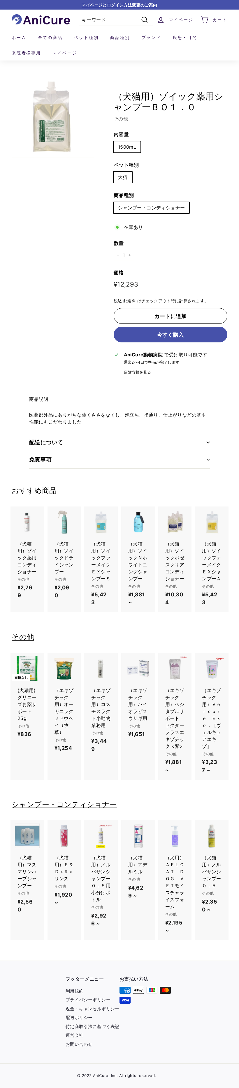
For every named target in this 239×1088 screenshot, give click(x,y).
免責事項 (40, 459)
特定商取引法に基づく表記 (92, 1026)
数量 (119, 243)
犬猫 (123, 177)
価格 (119, 272)
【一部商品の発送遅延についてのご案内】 (119, 4)
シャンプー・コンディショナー (151, 208)
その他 (121, 119)
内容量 (121, 134)
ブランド (151, 37)
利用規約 (75, 991)
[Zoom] (53, 116)
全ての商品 (50, 37)
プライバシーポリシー (88, 999)
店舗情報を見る (137, 372)
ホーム (19, 37)
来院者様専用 (26, 52)
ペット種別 (86, 37)
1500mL (127, 147)
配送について (46, 442)
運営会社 (75, 1035)
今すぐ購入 (170, 335)
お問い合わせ (79, 1044)
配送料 (129, 300)
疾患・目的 (185, 37)
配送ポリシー (79, 1017)
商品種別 (120, 37)
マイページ (65, 52)
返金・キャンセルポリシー (92, 1008)
